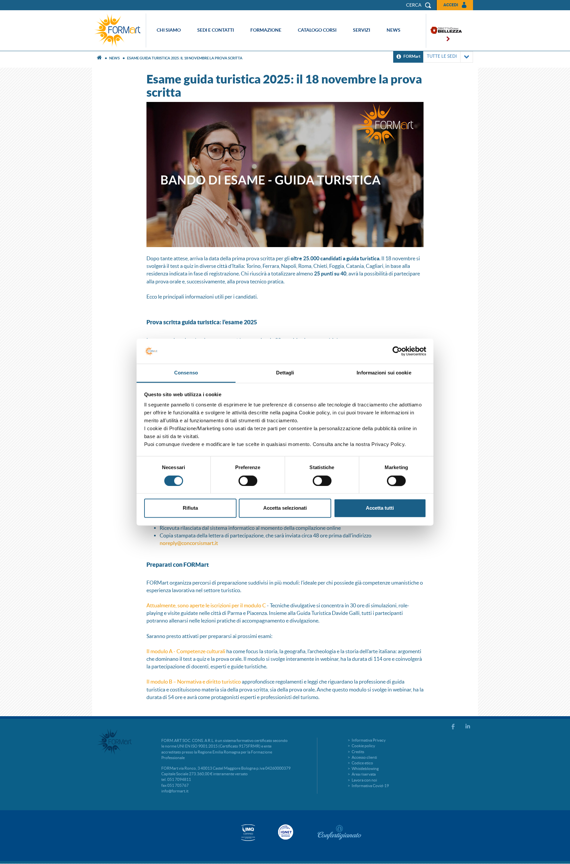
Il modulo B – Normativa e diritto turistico (193, 682)
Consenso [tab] (186, 373)
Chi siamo (169, 30)
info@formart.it (174, 791)
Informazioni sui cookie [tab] (384, 373)
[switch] (247, 480)
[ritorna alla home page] (119, 31)
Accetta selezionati (285, 508)
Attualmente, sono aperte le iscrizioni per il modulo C (206, 605)
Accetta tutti (380, 508)
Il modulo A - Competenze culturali (185, 651)
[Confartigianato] (339, 832)
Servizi (361, 30)
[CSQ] (248, 832)
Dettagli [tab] (285, 373)
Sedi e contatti (215, 30)
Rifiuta (190, 508)
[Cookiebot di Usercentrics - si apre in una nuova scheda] (397, 351)
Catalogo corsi (317, 30)
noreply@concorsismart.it (189, 543)
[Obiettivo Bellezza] (444, 31)
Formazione (265, 30)
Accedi (450, 5)
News (393, 30)
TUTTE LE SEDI (442, 56)
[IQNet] (285, 832)
